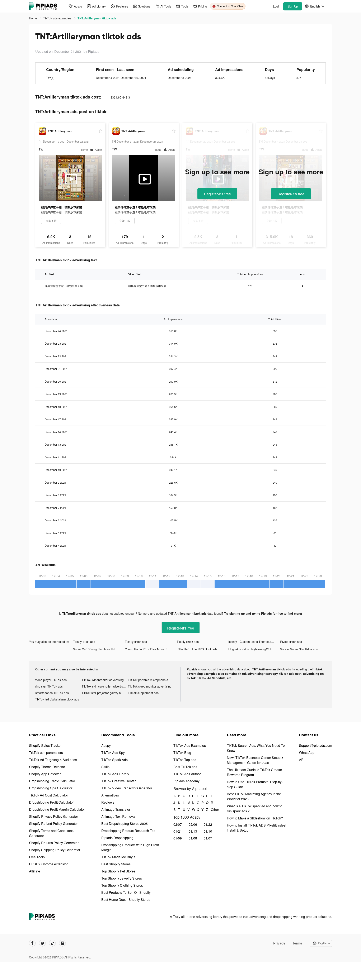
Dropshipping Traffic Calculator (52, 781)
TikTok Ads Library (115, 773)
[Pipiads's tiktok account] (52, 943)
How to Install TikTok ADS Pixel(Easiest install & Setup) (256, 828)
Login (276, 6)
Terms (297, 943)
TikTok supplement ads (143, 693)
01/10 (208, 831)
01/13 (193, 831)
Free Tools (37, 857)
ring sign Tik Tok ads (49, 686)
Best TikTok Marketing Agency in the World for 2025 (254, 796)
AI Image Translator (115, 809)
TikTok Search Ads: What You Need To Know (256, 748)
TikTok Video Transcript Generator (126, 788)
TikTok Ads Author (187, 773)
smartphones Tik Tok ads (52, 693)
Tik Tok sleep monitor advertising (150, 686)
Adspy (106, 745)
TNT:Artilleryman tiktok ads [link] (97, 18)
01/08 (193, 838)
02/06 (193, 824)
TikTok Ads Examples (189, 745)
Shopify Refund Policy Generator (53, 823)
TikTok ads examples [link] (57, 18)
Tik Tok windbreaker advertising (103, 680)
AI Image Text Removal (118, 816)
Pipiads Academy (186, 781)
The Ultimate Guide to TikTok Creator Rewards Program (254, 772)
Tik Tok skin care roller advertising (104, 686)
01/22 (208, 824)
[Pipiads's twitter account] (42, 943)
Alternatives (110, 795)
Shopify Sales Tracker (45, 745)
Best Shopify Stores (116, 864)
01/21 (177, 831)
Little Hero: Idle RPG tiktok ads (197, 649)
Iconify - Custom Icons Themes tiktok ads (254, 642)
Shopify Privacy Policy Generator (53, 816)
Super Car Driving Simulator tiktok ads (98, 649)
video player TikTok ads (51, 680)
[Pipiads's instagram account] (62, 943)
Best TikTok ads (185, 766)
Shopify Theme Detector (47, 766)
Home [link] (33, 18)
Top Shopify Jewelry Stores (121, 878)
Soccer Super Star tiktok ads (299, 649)
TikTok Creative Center (118, 781)
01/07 (208, 838)
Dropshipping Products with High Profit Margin (130, 847)
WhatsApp (306, 752)
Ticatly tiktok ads (84, 642)
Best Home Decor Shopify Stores (125, 899)
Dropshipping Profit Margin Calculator (57, 809)
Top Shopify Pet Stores (118, 871)
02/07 (177, 824)
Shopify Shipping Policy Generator (54, 849)
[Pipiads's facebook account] (32, 943)
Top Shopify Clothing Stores (122, 885)
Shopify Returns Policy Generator (54, 842)
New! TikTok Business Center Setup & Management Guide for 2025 (255, 760)
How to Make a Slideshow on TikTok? (255, 818)
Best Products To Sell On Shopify (126, 892)
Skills (105, 766)
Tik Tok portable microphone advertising (151, 680)
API (301, 759)
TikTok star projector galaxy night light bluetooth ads (105, 693)
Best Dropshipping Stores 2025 (124, 823)
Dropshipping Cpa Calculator (50, 788)
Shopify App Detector (45, 773)
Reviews (107, 802)
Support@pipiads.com (315, 745)
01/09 (177, 838)
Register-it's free (217, 193)
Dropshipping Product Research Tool (128, 830)
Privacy (279, 943)
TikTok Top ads (184, 759)
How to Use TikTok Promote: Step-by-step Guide (255, 784)
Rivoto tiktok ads (291, 642)
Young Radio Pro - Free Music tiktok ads (151, 649)
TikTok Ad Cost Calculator (48, 795)
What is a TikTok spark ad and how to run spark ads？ (254, 808)
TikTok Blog (182, 752)
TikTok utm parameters (46, 752)
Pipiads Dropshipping (117, 837)
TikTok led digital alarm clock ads (57, 699)
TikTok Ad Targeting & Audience (53, 759)
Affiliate (34, 871)
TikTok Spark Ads (114, 759)
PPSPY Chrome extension (49, 864)
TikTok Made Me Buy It (118, 857)
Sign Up (292, 6)
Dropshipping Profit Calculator (51, 802)
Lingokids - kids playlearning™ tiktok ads (254, 649)
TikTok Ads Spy (113, 752)
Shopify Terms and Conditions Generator (51, 833)
